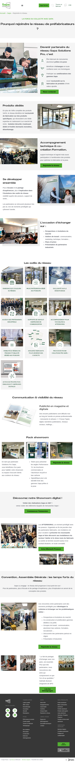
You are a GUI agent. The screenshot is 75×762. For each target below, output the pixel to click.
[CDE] (65, 5)
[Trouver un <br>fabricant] (52, 5)
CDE (69, 5)
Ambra (12, 759)
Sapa (9, 13)
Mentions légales (26, 759)
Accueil (2, 13)
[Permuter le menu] (22, 5)
